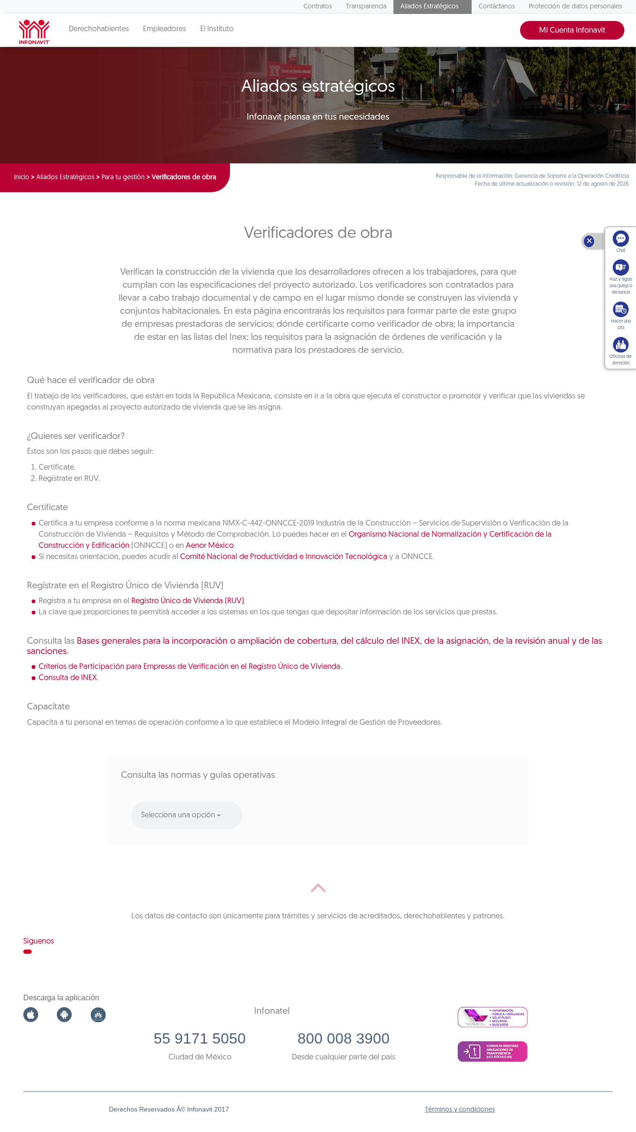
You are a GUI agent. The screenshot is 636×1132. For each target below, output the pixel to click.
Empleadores (164, 29)
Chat (620, 251)
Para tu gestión (123, 177)
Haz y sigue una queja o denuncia (620, 286)
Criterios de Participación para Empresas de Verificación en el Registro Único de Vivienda (189, 667)
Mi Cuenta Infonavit (572, 30)
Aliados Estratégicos (429, 6)
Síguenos (38, 941)
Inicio (21, 177)
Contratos (318, 6)
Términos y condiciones (460, 1109)
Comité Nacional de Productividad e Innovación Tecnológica (283, 557)
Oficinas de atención (620, 360)
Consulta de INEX (68, 678)
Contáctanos (497, 6)
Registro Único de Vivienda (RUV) (187, 601)
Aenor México (210, 546)
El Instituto (217, 29)
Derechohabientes (99, 29)
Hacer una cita (621, 324)
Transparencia (366, 6)
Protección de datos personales (575, 6)
